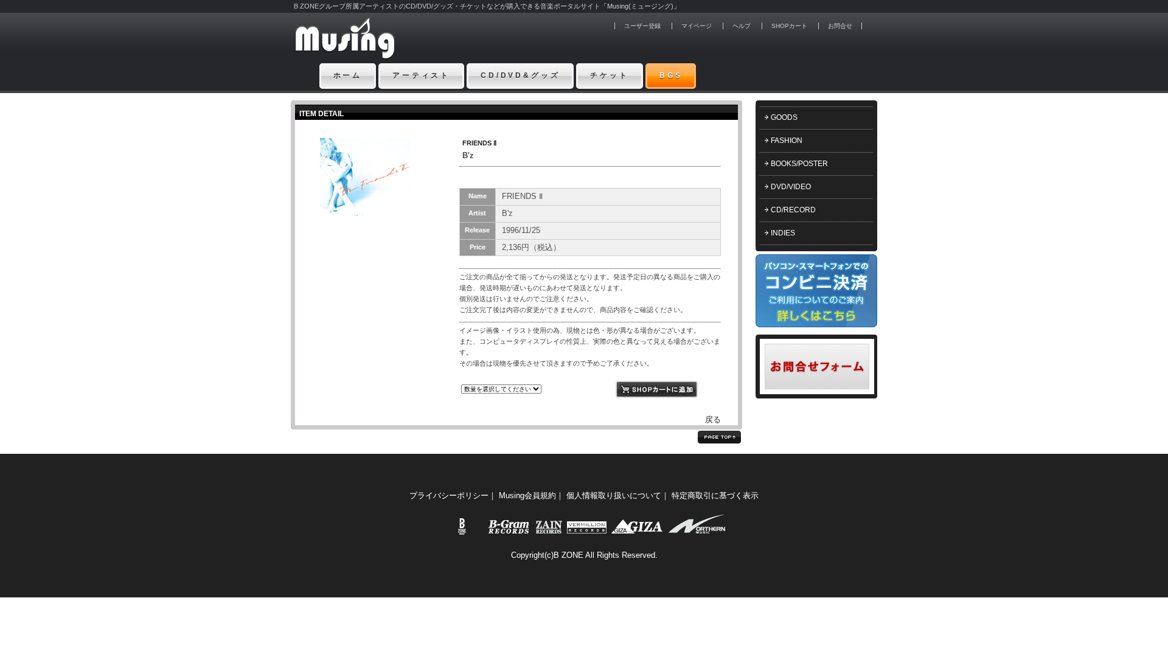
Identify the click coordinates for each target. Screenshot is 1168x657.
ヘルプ (741, 26)
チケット (609, 75)
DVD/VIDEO (791, 186)
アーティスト (421, 75)
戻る (713, 419)
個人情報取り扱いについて (613, 495)
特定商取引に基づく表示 (715, 495)
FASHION (786, 140)
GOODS (784, 117)
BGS (671, 75)
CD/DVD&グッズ (520, 75)
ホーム (348, 75)
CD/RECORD (793, 210)
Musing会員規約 (527, 495)
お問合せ (840, 26)
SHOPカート (789, 26)
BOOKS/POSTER (799, 163)
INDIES (783, 233)
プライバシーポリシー (448, 495)
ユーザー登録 (642, 26)
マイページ (696, 26)
